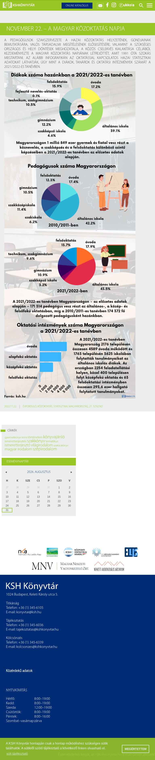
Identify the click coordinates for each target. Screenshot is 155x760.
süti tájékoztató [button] (17, 753)
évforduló (30, 406)
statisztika (60, 406)
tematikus (52, 441)
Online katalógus (77, 5)
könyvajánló (54, 437)
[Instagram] (113, 6)
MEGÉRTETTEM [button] (136, 749)
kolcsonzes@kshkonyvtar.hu (36, 647)
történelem (35, 437)
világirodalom (42, 445)
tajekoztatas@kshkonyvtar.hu (37, 630)
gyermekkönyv (13, 437)
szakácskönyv (60, 445)
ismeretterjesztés (15, 441)
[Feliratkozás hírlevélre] (100, 4)
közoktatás (45, 406)
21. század (96, 406)
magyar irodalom (18, 449)
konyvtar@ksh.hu (28, 612)
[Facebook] (107, 6)
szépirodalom (45, 449)
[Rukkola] (126, 6)
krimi (24, 437)
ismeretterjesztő (17, 445)
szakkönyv (36, 441)
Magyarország (78, 406)
